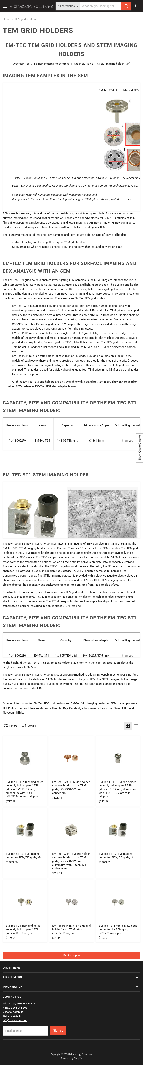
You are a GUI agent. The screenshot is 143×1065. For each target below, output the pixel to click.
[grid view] (128, 726)
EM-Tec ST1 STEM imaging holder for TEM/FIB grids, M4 (24, 855)
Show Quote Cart (139, 447)
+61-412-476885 (12, 1016)
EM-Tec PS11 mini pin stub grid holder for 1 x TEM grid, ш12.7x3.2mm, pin (118, 929)
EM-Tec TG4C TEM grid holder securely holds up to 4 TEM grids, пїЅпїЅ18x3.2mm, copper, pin (71, 787)
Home (6, 19)
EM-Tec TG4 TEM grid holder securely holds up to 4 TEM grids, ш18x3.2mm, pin (23, 929)
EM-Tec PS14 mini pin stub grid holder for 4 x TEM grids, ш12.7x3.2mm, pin (71, 929)
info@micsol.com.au (15, 1020)
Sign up (58, 1030)
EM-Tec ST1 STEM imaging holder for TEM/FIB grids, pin (116, 855)
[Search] (126, 6)
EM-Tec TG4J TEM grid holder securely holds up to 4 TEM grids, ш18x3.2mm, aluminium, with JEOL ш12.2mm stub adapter (117, 789)
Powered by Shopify (71, 1058)
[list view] (136, 726)
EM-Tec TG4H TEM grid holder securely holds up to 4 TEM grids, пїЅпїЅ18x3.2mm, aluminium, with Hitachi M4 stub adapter (71, 861)
